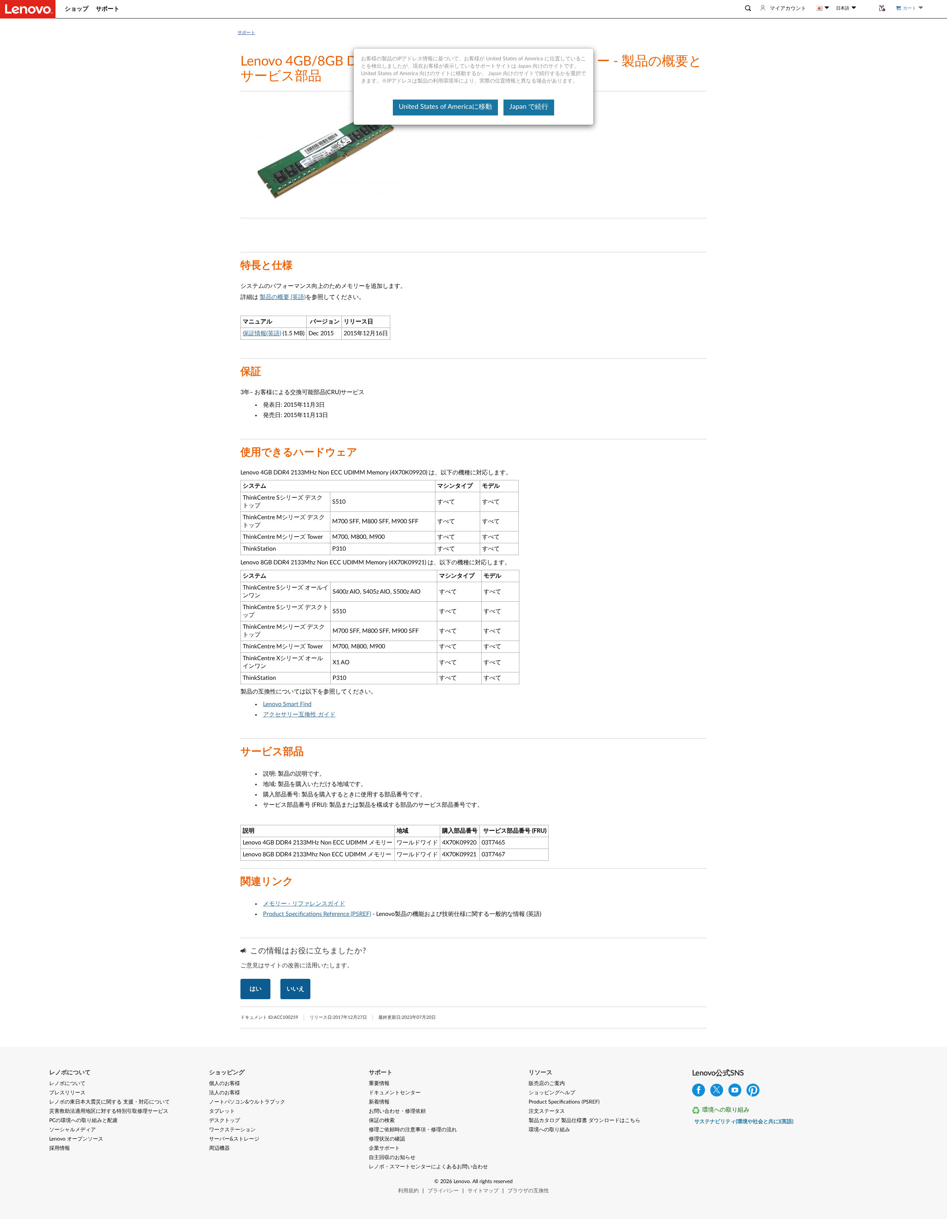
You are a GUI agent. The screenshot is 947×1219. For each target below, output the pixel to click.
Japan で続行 (528, 107)
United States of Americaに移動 (445, 107)
